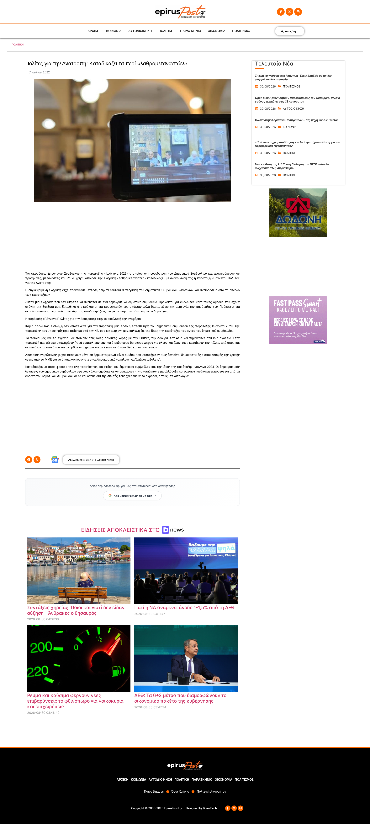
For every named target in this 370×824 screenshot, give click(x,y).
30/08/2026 (268, 86)
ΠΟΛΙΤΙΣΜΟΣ (241, 31)
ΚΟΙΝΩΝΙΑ (114, 31)
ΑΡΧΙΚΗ (93, 31)
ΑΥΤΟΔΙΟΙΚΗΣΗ (140, 31)
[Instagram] (298, 12)
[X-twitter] (289, 12)
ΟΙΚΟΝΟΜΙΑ (216, 31)
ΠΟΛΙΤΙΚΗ (166, 31)
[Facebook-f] (281, 12)
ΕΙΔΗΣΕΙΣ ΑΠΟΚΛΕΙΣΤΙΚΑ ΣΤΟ (121, 530)
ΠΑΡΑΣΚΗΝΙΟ (190, 31)
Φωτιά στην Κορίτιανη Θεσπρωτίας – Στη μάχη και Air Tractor (296, 120)
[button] (28, 459)
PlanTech (210, 808)
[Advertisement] (132, 237)
